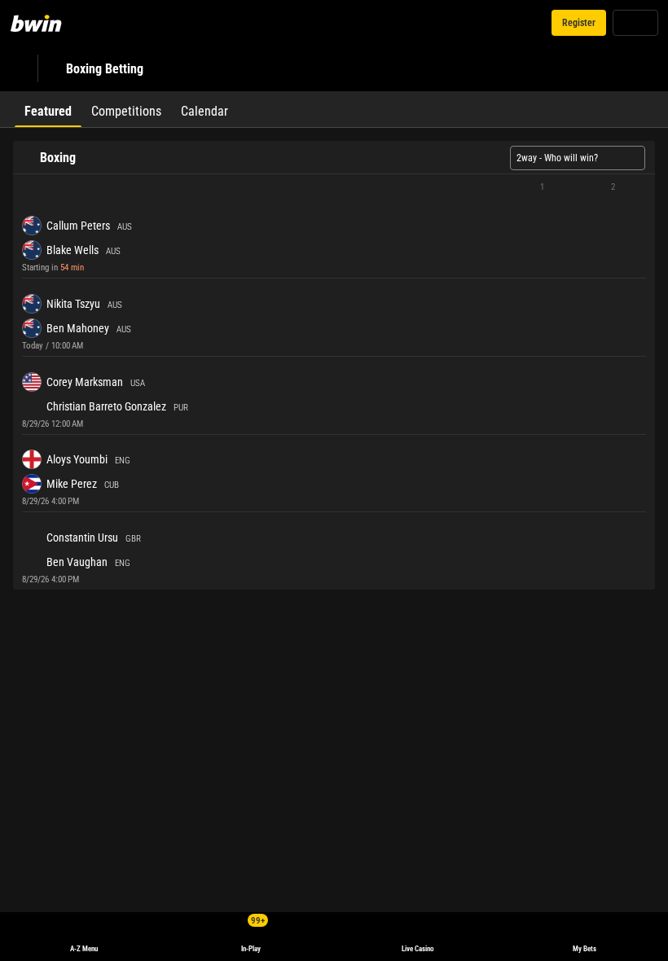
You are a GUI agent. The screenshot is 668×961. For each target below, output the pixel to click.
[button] (334, 187)
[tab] (48, 109)
